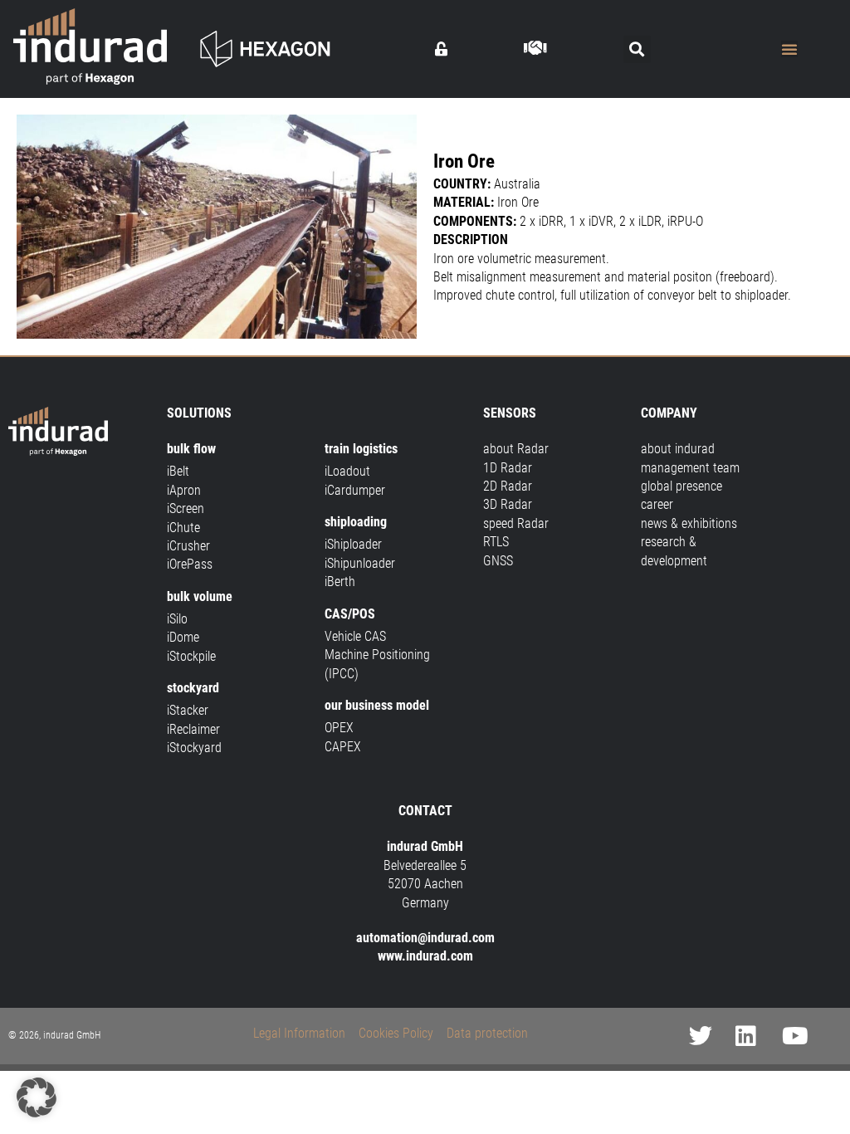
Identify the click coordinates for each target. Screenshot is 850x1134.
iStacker (187, 710)
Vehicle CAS (355, 636)
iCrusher (188, 546)
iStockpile (191, 656)
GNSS (498, 561)
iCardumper (355, 490)
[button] (637, 49)
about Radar (516, 449)
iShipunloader (360, 563)
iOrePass (189, 564)
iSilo (177, 619)
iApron (184, 490)
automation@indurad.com (425, 938)
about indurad (678, 449)
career (657, 504)
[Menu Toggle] (789, 49)
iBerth (340, 581)
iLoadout (347, 471)
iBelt (178, 471)
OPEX (339, 728)
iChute (183, 527)
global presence (681, 486)
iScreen (185, 508)
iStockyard (194, 747)
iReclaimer (193, 729)
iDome (183, 637)
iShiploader (353, 544)
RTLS (496, 542)
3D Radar (507, 504)
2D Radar (507, 486)
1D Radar (507, 468)
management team (690, 468)
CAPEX (343, 747)
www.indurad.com (425, 956)
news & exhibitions (689, 523)
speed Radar (516, 523)
